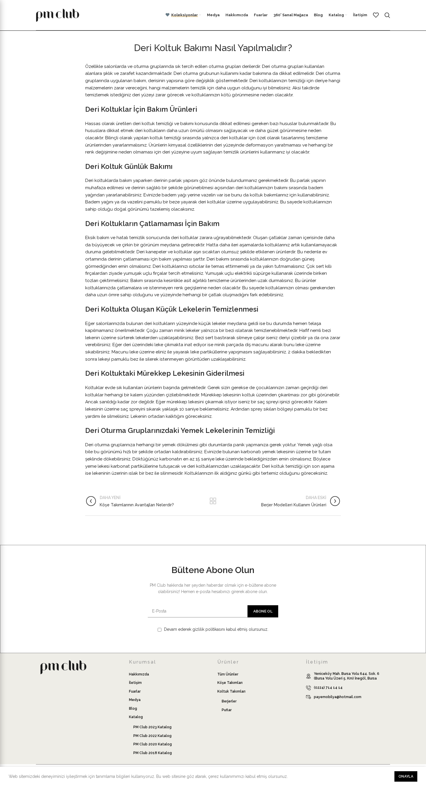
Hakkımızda (139, 674)
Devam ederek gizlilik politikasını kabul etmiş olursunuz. (215, 629)
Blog (133, 709)
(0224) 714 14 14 (328, 688)
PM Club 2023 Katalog (152, 727)
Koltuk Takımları (231, 691)
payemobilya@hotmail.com (337, 697)
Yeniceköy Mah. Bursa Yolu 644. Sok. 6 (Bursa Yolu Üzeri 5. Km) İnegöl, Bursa (346, 676)
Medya (135, 700)
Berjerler (229, 701)
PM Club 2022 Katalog (152, 736)
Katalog (136, 717)
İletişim (135, 683)
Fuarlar (135, 691)
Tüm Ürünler (227, 674)
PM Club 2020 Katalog (152, 744)
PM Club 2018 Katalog (152, 753)
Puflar (227, 710)
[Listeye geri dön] (213, 501)
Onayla (405, 776)
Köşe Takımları (230, 683)
